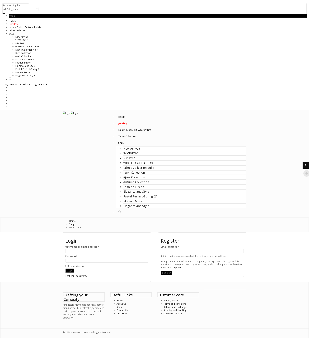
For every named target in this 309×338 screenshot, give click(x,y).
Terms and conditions (175, 303)
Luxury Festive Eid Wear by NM (25, 27)
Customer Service (173, 313)
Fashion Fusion (23, 62)
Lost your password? (76, 275)
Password (77, 256)
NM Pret (19, 43)
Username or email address (87, 246)
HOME (12, 20)
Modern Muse (22, 72)
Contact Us (122, 310)
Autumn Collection (24, 59)
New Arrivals (21, 36)
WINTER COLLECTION (27, 46)
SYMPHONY (21, 40)
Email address (175, 246)
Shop (119, 307)
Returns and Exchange (175, 307)
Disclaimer (122, 313)
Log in (70, 270)
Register (166, 272)
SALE (11, 33)
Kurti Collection (23, 52)
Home (120, 300)
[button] (10, 79)
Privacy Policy (171, 300)
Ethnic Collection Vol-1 (26, 49)
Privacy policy (174, 267)
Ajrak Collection (23, 56)
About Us (121, 303)
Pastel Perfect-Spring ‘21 (28, 69)
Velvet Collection (17, 30)
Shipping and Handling (175, 310)
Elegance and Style (25, 65)
